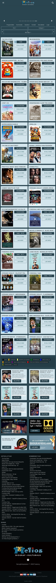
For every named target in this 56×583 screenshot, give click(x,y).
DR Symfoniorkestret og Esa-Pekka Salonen (13, 486)
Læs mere (20, 49)
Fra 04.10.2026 (20, 212)
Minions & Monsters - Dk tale (9, 474)
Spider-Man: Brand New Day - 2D (10, 465)
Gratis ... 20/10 (20, 233)
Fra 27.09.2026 (48, 190)
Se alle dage (20, 45)
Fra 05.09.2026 (20, 84)
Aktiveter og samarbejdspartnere (10, 537)
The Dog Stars (5, 458)
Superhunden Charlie (7, 470)
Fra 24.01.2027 (48, 297)
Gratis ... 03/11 (20, 254)
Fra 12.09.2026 (20, 127)
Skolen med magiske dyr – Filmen (10, 463)
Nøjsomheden (5, 460)
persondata (32, 572)
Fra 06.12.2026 (20, 297)
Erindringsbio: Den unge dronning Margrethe (13, 462)
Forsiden (4, 524)
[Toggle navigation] (52, 3)
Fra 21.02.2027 (20, 318)
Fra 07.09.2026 (20, 105)
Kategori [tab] (41, 28)
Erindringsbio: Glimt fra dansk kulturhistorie (12, 469)
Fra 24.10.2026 (48, 233)
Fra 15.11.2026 (20, 276)
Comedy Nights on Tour (8, 483)
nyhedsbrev (17, 572)
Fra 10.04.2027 (20, 339)
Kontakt (34, 25)
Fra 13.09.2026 (20, 63)
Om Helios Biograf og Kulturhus (10, 538)
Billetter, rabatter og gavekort (9, 528)
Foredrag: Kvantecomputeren (9, 490)
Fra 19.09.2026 (20, 169)
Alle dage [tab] (27, 32)
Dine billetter (41, 25)
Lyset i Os (4, 467)
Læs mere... (7, 430)
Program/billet (10, 25)
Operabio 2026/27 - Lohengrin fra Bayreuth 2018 (14, 509)
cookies (39, 572)
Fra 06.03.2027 (48, 318)
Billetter (17, 381)
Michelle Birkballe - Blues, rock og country (12, 491)
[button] (4, 21)
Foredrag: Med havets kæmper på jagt (11, 488)
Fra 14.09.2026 (20, 148)
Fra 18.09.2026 (48, 148)
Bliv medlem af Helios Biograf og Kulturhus (12, 530)
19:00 (18, 42)
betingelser (25, 572)
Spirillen (4, 472)
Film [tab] (14, 28)
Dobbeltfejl (4, 481)
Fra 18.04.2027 (48, 339)
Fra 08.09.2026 (48, 105)
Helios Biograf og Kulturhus (26, 3)
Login (48, 25)
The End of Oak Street (7, 476)
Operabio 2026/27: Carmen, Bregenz (11, 484)
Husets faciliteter (6, 535)
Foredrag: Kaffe (6, 493)
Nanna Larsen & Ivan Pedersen (10, 477)
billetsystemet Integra (33, 576)
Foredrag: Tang (6, 502)
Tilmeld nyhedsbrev (7, 533)
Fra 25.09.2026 (20, 190)
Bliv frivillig (4, 531)
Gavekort (27, 25)
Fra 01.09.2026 (48, 63)
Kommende (19, 25)
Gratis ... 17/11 (48, 276)
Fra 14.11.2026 (48, 254)
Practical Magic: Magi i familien (10, 479)
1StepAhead (44, 576)
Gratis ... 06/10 (48, 212)
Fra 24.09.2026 (48, 169)
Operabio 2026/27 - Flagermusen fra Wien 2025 (14, 507)
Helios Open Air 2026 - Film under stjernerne (13, 526)
